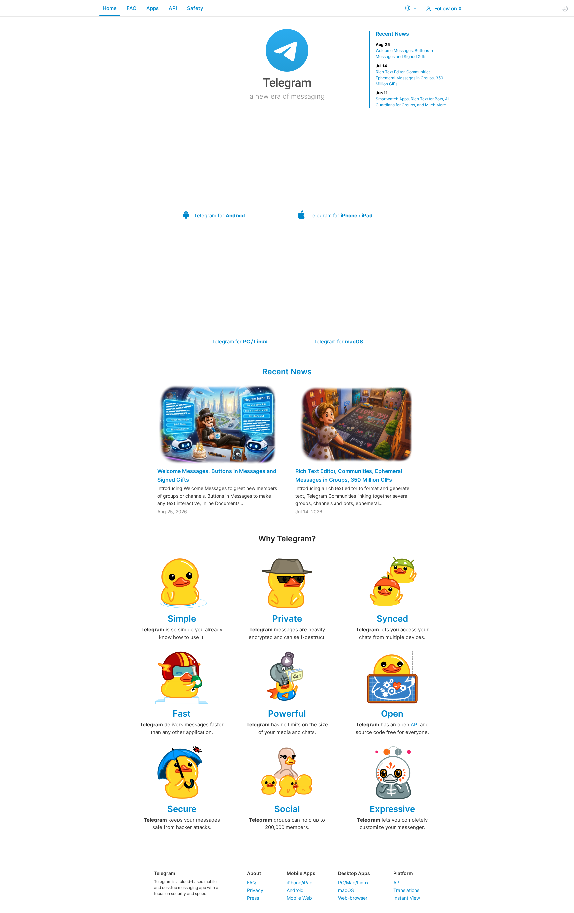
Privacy (255, 890)
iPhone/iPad (300, 882)
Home (110, 8)
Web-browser (352, 898)
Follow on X (447, 8)
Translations (406, 890)
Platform (403, 873)
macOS (346, 890)
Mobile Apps (301, 873)
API (173, 8)
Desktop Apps (354, 873)
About (254, 873)
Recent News (392, 34)
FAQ (132, 8)
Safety (195, 8)
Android (295, 890)
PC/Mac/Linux (353, 882)
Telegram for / (341, 215)
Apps (152, 8)
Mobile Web (299, 898)
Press (253, 898)
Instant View (406, 898)
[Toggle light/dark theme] (565, 8)
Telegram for (219, 215)
